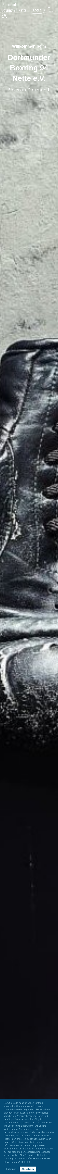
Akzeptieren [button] (27, 1168)
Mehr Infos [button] (26, 1162)
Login (37, 10)
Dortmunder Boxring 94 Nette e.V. (14, 10)
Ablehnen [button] (11, 1168)
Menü (50, 11)
